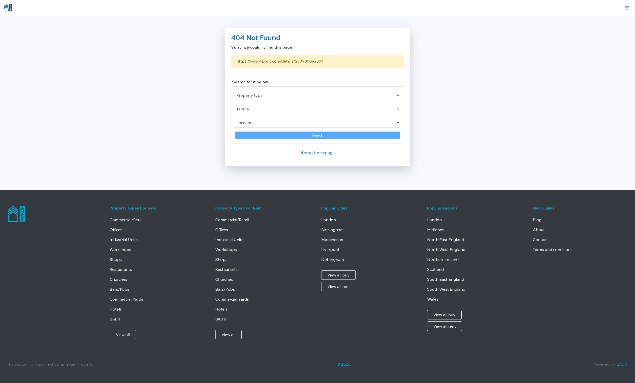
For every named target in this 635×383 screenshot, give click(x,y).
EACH (621, 364)
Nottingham (332, 259)
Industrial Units (124, 239)
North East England (445, 239)
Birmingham (332, 229)
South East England (445, 279)
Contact (540, 239)
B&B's (115, 318)
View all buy (338, 275)
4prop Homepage (318, 152)
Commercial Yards (126, 299)
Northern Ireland (443, 259)
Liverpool (330, 249)
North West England (446, 249)
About (539, 229)
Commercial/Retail (126, 219)
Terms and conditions (552, 249)
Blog (537, 219)
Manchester (332, 239)
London (328, 219)
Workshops (120, 249)
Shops (116, 259)
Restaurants (121, 269)
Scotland (435, 269)
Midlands (435, 229)
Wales (432, 299)
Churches (118, 279)
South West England (446, 289)
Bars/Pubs (119, 289)
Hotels (116, 309)
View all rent (338, 286)
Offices (116, 229)
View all (123, 334)
